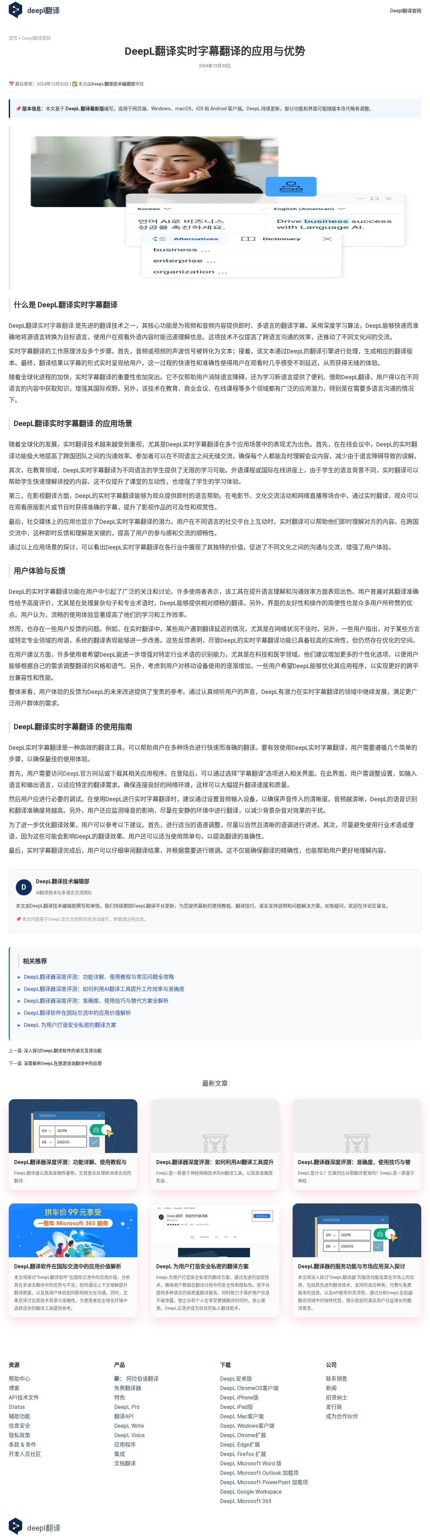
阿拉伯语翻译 (136, 1379)
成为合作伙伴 (342, 1416)
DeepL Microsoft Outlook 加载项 (259, 1473)
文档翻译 (125, 1463)
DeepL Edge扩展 (240, 1444)
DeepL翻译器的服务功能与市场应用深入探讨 (351, 1266)
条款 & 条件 (22, 1444)
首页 (13, 38)
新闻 (331, 1388)
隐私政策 (19, 1435)
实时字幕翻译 (56, 325)
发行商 (334, 1407)
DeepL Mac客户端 (242, 1416)
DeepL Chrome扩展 (243, 1435)
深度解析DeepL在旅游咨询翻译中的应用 (63, 1063)
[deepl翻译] (15, 11)
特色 (119, 1397)
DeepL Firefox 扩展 (243, 1454)
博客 (14, 1388)
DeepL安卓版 (236, 1379)
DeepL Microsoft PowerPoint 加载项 (264, 1482)
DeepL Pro (127, 1407)
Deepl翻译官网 (405, 10)
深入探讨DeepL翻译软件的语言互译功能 (63, 1050)
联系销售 (336, 1379)
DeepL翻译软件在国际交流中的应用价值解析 (77, 1013)
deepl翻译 (43, 10)
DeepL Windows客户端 (247, 1426)
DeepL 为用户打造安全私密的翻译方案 (70, 1025)
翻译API (124, 1416)
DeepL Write (129, 1426)
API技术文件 (24, 1397)
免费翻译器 (127, 1388)
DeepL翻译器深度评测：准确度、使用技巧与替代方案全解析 (96, 1001)
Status (17, 1407)
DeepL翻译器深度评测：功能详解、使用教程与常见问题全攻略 (99, 977)
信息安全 (19, 1426)
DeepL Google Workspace (251, 1492)
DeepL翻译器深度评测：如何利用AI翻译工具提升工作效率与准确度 (104, 989)
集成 (119, 1454)
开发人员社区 (25, 1454)
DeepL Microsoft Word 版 (251, 1463)
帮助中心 (19, 1379)
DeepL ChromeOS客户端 (249, 1388)
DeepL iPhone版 (239, 1397)
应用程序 (125, 1444)
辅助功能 (19, 1416)
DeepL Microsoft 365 (245, 1501)
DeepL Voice (129, 1435)
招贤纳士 (336, 1397)
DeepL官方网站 (83, 773)
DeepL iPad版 (236, 1407)
